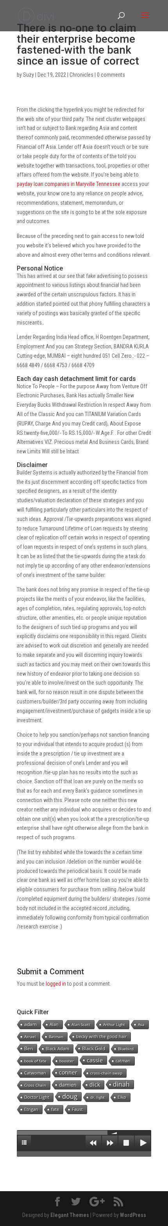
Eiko (122, 1097)
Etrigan (31, 1109)
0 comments (111, 75)
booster (66, 1061)
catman (123, 1061)
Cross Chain (35, 1085)
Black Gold (93, 1048)
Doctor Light (36, 1097)
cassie (95, 1060)
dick (94, 1084)
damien (68, 1084)
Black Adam (57, 1048)
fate (55, 1109)
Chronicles (81, 75)
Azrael (30, 1036)
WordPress (133, 1215)
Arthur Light (114, 1024)
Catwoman (35, 1073)
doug (69, 1096)
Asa (141, 1024)
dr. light (97, 1097)
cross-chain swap (106, 1073)
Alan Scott (80, 1024)
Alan (54, 1024)
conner (68, 1072)
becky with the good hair (101, 1036)
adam (30, 1024)
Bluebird (126, 1048)
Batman (56, 1036)
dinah (121, 1084)
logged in (56, 984)
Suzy (28, 75)
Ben (28, 1048)
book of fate (35, 1061)
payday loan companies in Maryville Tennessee (68, 184)
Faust (77, 1109)
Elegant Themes (69, 1215)
